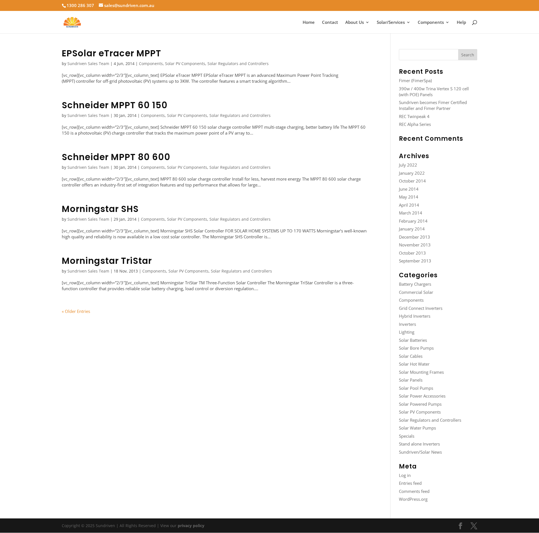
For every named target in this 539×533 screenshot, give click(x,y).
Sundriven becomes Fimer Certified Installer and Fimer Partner (433, 105)
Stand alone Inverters (419, 444)
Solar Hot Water (414, 364)
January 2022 (412, 173)
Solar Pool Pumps (416, 388)
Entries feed (410, 483)
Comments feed (414, 491)
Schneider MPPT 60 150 (115, 105)
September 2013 (415, 261)
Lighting (406, 332)
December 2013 (414, 237)
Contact (330, 22)
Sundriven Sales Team (88, 63)
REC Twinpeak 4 (414, 116)
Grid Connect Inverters (420, 308)
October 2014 (412, 181)
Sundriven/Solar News (420, 452)
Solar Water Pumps (417, 428)
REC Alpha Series (415, 124)
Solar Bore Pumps (416, 348)
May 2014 (408, 197)
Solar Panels (410, 380)
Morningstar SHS (100, 209)
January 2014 (412, 229)
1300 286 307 (80, 5)
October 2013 (412, 253)
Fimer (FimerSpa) (415, 80)
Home (309, 22)
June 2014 (409, 189)
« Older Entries (76, 311)
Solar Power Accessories (422, 396)
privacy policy (191, 525)
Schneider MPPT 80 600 (116, 157)
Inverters (407, 324)
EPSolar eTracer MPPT (111, 53)
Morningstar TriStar (107, 261)
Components (431, 22)
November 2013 (415, 245)
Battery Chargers (415, 284)
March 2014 (410, 213)
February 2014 (413, 221)
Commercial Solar (416, 292)
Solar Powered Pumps (420, 404)
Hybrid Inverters (414, 316)
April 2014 (409, 205)
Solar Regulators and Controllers (238, 63)
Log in (405, 475)
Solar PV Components (185, 63)
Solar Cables (410, 356)
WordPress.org (413, 499)
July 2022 (408, 165)
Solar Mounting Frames (421, 372)
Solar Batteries (413, 340)
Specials (406, 436)
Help (461, 22)
